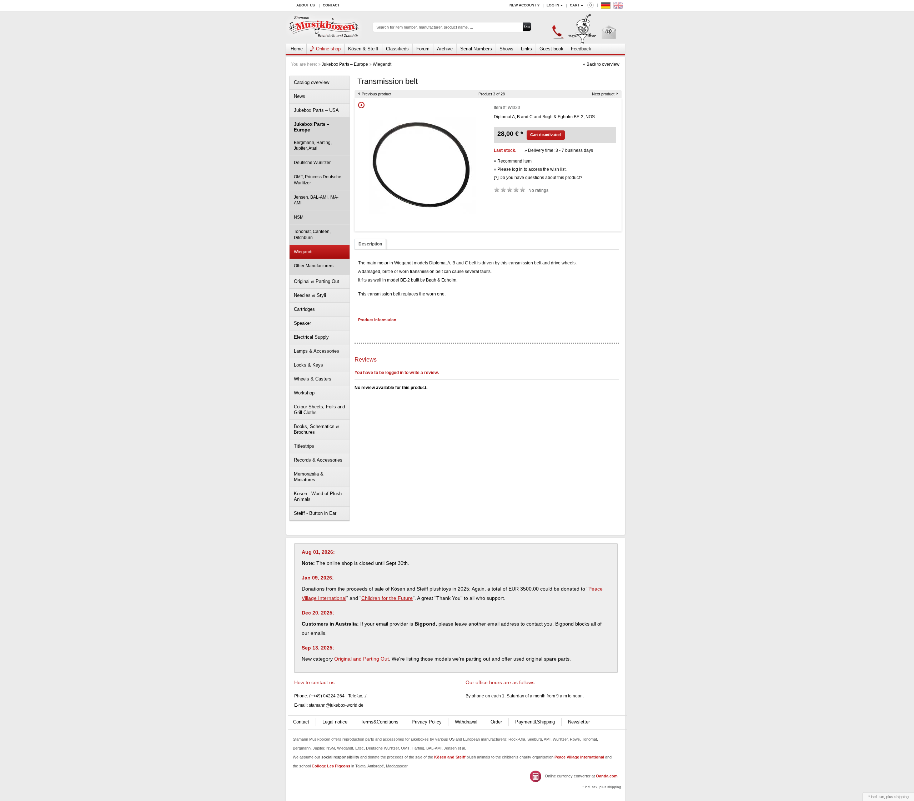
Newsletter (579, 722)
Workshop (304, 392)
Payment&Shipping (535, 722)
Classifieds (397, 48)
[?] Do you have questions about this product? (538, 177)
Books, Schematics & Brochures (316, 429)
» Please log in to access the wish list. (530, 169)
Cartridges (304, 309)
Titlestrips (304, 446)
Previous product (376, 94)
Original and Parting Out (361, 659)
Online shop (328, 48)
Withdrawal (466, 722)
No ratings (538, 190)
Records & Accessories (318, 460)
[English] (619, 7)
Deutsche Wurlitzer (312, 162)
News (299, 96)
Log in (553, 5)
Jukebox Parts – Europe (345, 64)
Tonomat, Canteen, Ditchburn (312, 234)
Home (297, 48)
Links (526, 48)
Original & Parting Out (316, 281)
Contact (331, 5)
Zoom (361, 105)
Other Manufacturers (313, 265)
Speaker (302, 323)
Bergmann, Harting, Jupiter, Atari (313, 145)
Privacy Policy (427, 722)
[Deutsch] (606, 7)
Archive (445, 48)
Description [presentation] (370, 244)
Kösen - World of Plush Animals (318, 496)
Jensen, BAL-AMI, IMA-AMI (316, 200)
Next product (603, 94)
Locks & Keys (308, 365)
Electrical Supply (311, 337)
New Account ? (524, 5)
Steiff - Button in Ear (315, 513)
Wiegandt (382, 64)
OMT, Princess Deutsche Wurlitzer (317, 179)
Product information (377, 320)
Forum (423, 48)
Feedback (581, 48)
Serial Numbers (476, 48)
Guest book (551, 48)
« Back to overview (601, 64)
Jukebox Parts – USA (316, 110)
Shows (506, 48)
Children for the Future (387, 598)
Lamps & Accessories (316, 351)
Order (496, 722)
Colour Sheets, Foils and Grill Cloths (319, 409)
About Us (305, 5)
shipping (901, 797)
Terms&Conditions (379, 722)
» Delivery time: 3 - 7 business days (558, 150)
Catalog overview (311, 82)
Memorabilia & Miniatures (308, 476)
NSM (298, 217)
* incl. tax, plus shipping (601, 787)
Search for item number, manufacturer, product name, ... (424, 27)
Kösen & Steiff (363, 48)
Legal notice (334, 722)
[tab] (370, 244)
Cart (574, 5)
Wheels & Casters (312, 379)
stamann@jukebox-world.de (336, 705)
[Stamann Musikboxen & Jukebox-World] (324, 27)
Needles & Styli (310, 295)
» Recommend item (513, 161)
